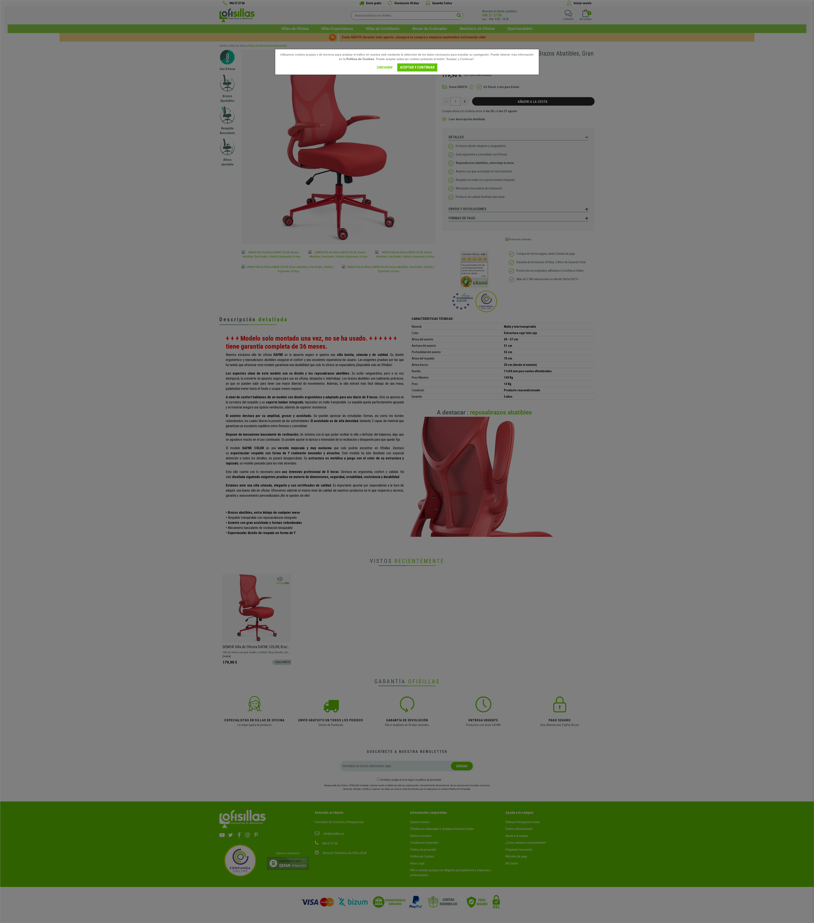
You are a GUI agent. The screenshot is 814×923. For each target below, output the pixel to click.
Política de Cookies (360, 59)
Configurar (384, 67)
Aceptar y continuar (417, 67)
